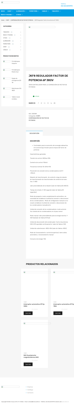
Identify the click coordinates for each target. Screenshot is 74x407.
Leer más (28, 313)
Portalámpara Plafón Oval (16, 71)
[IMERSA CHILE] (10, 2)
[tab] (34, 133)
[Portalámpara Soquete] (6, 61)
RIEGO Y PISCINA (6, 15)
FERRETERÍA (33, 11)
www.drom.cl (65, 401)
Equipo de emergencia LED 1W (16, 80)
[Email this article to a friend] (54, 103)
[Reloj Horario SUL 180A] (6, 88)
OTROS (18, 15)
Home (2, 20)
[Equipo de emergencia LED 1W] (6, 78)
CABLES (44, 11)
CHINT (9, 11)
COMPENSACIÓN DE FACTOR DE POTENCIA (22, 20)
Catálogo (30, 390)
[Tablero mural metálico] (6, 97)
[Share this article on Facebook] (38, 103)
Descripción (34, 133)
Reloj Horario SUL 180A (16, 89)
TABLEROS (55, 11)
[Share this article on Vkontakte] (51, 103)
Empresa (30, 387)
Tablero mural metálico (16, 98)
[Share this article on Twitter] (41, 103)
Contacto (30, 393)
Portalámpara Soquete (16, 62)
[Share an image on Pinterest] (48, 103)
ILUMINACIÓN (20, 11)
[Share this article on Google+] (44, 103)
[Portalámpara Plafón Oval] (6, 70)
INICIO (3, 11)
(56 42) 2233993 (65, 6)
